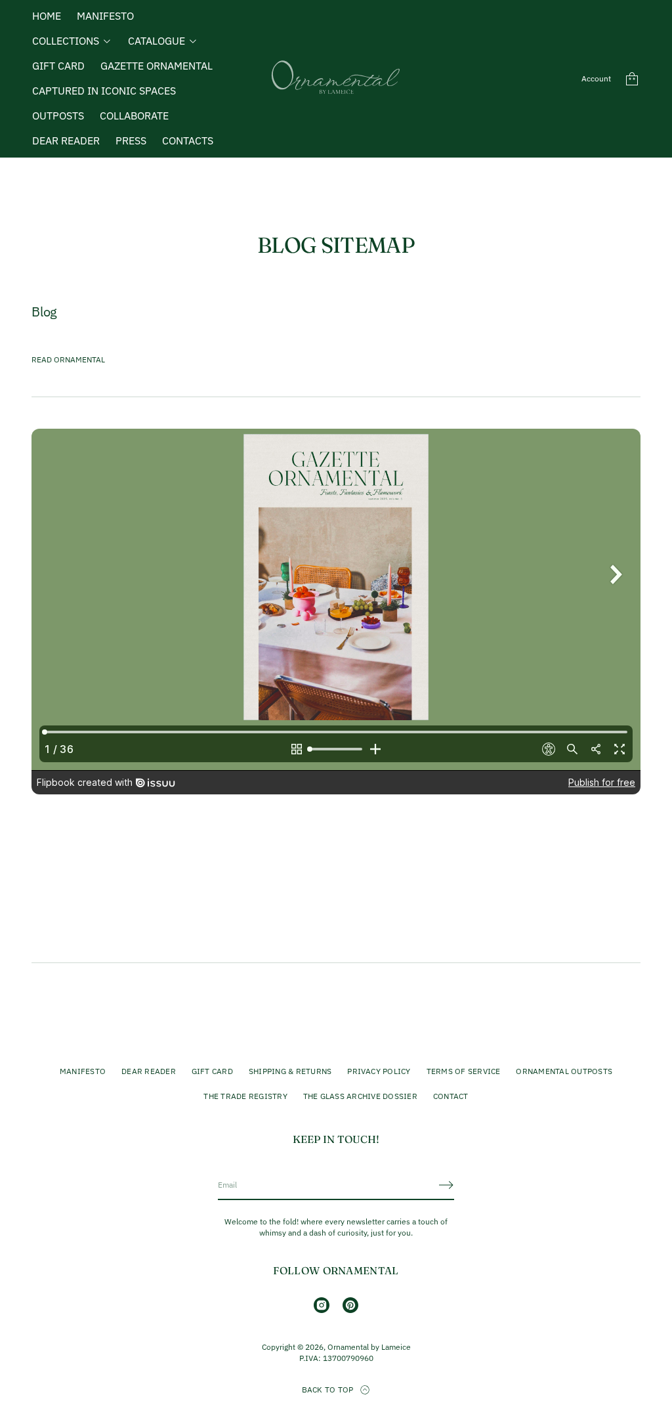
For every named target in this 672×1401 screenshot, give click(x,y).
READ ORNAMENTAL (68, 359)
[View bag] (632, 78)
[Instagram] (321, 1305)
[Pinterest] (350, 1305)
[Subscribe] (446, 1185)
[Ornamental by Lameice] (336, 79)
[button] (632, 78)
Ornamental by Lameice (369, 1347)
